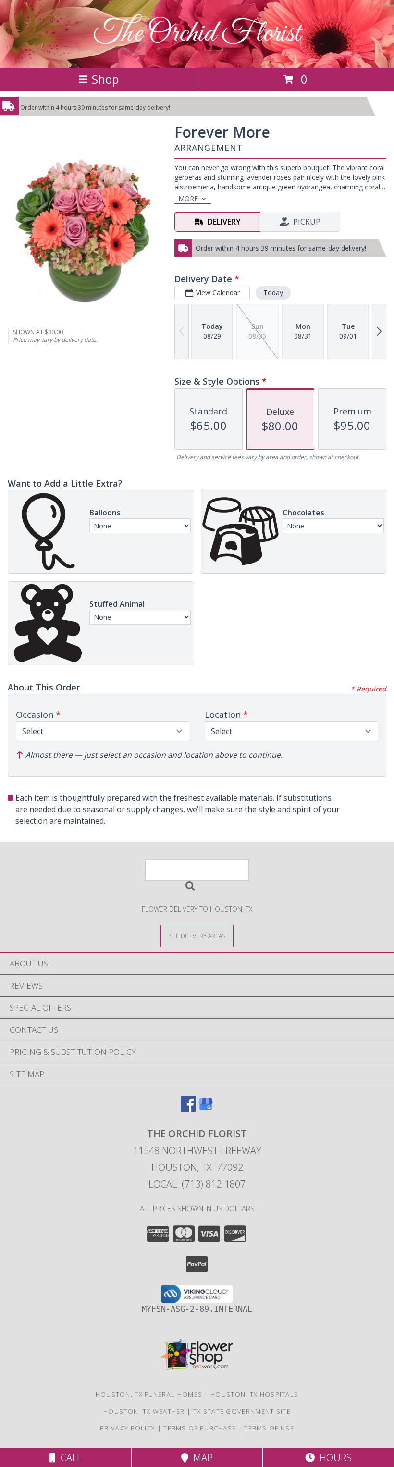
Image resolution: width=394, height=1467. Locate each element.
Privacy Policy (127, 1428)
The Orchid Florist (197, 33)
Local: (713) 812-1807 (197, 1184)
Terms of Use (269, 1428)
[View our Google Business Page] (205, 1108)
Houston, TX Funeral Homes (149, 1394)
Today (273, 292)
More (188, 198)
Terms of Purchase (199, 1428)
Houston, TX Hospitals (254, 1394)
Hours (333, 1457)
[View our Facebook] (188, 1108)
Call (69, 1457)
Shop (105, 79)
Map (200, 1457)
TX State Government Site (242, 1411)
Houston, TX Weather (144, 1411)
